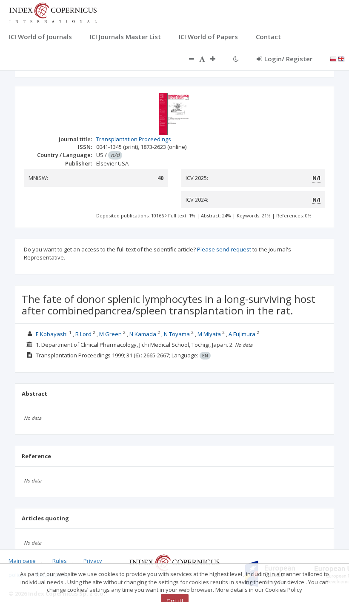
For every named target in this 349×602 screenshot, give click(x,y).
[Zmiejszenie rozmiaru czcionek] (187, 59)
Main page (22, 561)
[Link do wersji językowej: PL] (333, 58)
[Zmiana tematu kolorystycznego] (236, 59)
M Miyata (209, 334)
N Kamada (142, 334)
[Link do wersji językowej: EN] (341, 58)
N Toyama (177, 334)
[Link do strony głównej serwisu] (53, 12)
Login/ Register (288, 58)
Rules (59, 561)
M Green (110, 334)
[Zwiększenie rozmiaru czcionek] (217, 59)
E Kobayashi (52, 334)
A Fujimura (242, 334)
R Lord (83, 334)
